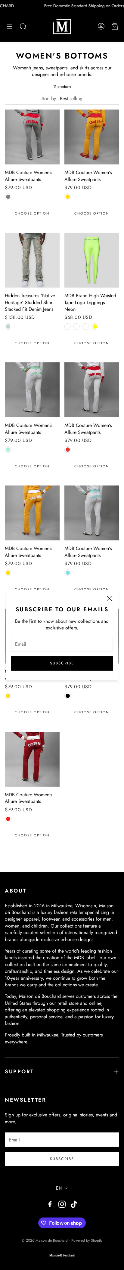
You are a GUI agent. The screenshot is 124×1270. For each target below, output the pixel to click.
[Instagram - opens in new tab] (62, 1204)
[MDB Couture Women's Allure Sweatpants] (32, 137)
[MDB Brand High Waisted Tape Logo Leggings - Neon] (91, 260)
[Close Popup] (109, 599)
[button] (9, 26)
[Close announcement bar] (117, 4)
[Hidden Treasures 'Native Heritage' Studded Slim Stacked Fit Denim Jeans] (32, 260)
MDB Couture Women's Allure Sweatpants (28, 176)
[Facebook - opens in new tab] (50, 1204)
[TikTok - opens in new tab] (74, 1204)
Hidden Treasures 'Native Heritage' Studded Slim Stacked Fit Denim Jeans (30, 302)
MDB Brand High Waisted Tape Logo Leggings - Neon (90, 302)
